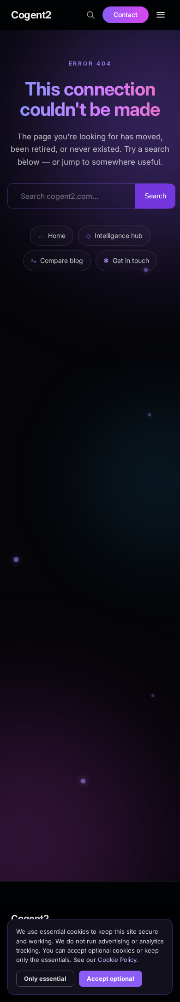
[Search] (90, 14)
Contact (126, 14)
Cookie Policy (117, 959)
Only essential (45, 978)
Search (155, 196)
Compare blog (57, 260)
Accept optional (110, 978)
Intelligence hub (114, 235)
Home (52, 235)
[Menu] (160, 14)
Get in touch (126, 260)
